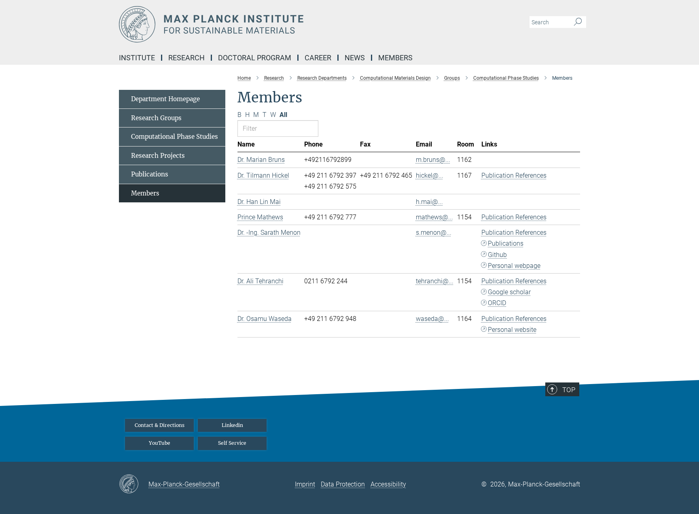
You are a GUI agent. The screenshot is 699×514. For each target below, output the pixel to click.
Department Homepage (165, 99)
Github (497, 255)
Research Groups (156, 118)
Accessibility (388, 484)
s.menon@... (433, 232)
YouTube (159, 443)
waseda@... (432, 319)
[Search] (578, 22)
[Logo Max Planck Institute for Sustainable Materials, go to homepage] (270, 24)
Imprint (305, 484)
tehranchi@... (434, 281)
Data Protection (343, 484)
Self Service (232, 443)
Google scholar (509, 292)
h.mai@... (429, 202)
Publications (505, 243)
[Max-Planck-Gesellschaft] (133, 484)
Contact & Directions (159, 425)
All (283, 115)
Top (568, 390)
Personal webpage (514, 266)
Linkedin (232, 425)
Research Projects (158, 155)
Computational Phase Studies (174, 136)
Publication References (513, 175)
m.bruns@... (433, 160)
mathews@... (434, 217)
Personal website (512, 329)
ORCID (497, 303)
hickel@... (429, 175)
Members (145, 193)
